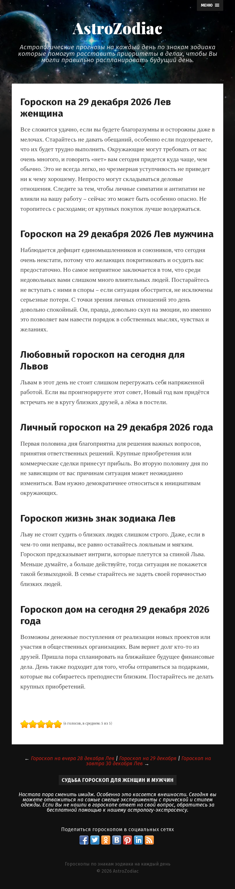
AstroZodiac (117, 28)
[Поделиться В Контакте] (116, 840)
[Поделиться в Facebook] (84, 840)
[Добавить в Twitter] (94, 840)
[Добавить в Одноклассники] (105, 840)
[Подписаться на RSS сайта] (149, 840)
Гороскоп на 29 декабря (148, 758)
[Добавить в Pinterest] (127, 840)
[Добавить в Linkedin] (138, 840)
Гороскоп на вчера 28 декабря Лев (72, 758)
